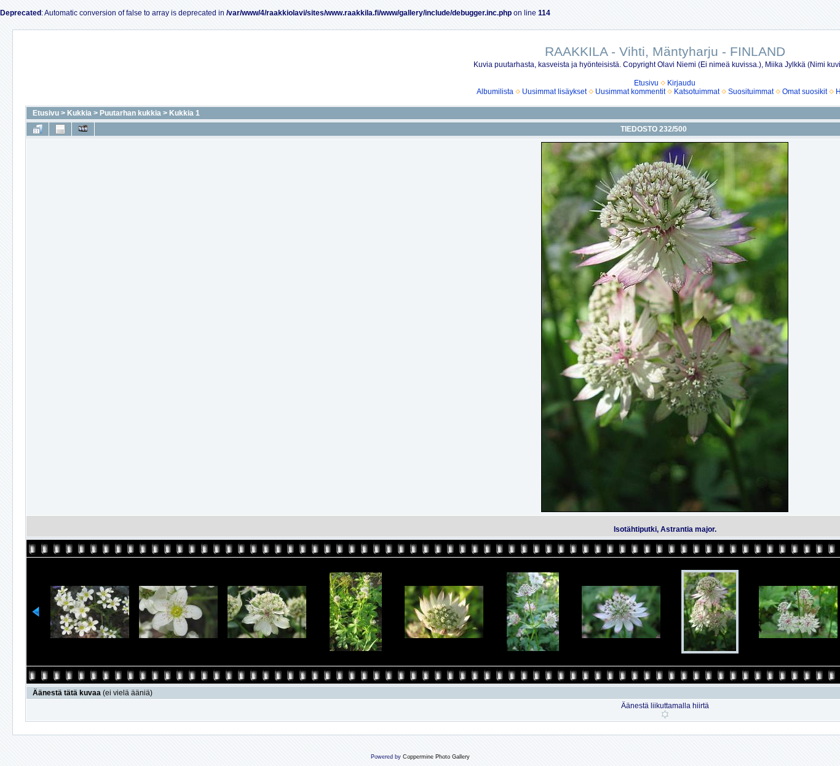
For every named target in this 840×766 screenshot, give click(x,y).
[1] (665, 714)
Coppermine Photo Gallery (436, 757)
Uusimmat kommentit (630, 91)
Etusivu (646, 83)
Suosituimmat (751, 91)
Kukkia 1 (184, 113)
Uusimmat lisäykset (554, 91)
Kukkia (79, 113)
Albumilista (495, 91)
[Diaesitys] (83, 129)
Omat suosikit (804, 91)
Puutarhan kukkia (130, 113)
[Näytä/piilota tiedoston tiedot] (60, 129)
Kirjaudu (681, 83)
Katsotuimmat (696, 91)
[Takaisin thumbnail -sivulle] (37, 129)
